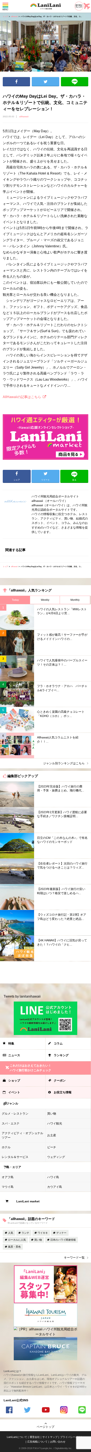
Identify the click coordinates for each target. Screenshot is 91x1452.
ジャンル (12, 1103)
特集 (11, 1043)
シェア (16, 81)
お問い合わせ (57, 1441)
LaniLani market (28, 1201)
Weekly (45, 599)
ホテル (6, 1147)
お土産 (51, 1135)
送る (74, 81)
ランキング (61, 1055)
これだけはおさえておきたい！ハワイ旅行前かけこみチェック (30, 1068)
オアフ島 (8, 1177)
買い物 (51, 1113)
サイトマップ (50, 1437)
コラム (58, 1043)
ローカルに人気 (17, 1239)
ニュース (14, 1055)
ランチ (25, 1232)
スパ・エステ (10, 1123)
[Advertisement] (45, 972)
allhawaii (14, 16)
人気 (10, 1232)
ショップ (14, 1080)
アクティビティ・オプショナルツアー (22, 1135)
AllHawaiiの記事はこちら (22, 397)
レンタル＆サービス (15, 1157)
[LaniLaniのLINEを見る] (82, 1410)
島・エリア (13, 1167)
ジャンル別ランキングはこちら (64, 763)
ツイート (45, 81)
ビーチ (51, 1147)
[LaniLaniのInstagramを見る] (63, 1410)
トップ (5, 16)
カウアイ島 (54, 1186)
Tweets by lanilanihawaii (22, 996)
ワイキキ (43, 1232)
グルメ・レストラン (15, 1113)
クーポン (60, 1080)
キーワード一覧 (74, 1257)
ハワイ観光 (54, 1123)
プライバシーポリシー (72, 1437)
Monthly (75, 599)
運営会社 (35, 1437)
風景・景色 (14, 1246)
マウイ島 (8, 1186)
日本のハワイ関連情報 (63, 1239)
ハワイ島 (53, 1177)
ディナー (61, 1232)
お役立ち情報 (63, 1092)
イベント (14, 1092)
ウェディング (56, 1157)
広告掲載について (37, 1441)
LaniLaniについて (17, 1437)
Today (15, 599)
